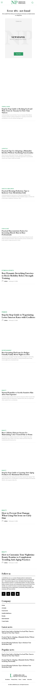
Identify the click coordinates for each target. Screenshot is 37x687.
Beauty (4, 390)
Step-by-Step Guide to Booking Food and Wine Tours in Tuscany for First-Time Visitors (17, 111)
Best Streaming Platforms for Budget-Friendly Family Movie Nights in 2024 (16, 353)
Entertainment (7, 350)
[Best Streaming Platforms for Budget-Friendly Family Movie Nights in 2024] (18, 336)
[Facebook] (4, 594)
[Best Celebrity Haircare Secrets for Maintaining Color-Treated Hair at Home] (18, 416)
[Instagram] (8, 594)
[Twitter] (13, 594)
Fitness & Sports (8, 270)
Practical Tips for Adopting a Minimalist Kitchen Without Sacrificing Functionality (17, 152)
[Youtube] (18, 594)
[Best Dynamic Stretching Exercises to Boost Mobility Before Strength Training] (18, 256)
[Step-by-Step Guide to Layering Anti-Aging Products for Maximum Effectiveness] (18, 456)
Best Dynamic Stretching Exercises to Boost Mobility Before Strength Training (17, 276)
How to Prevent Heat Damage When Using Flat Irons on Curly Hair (16, 515)
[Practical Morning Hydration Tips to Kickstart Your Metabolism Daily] (18, 175)
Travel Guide (6, 106)
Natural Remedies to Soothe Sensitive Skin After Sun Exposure (17, 393)
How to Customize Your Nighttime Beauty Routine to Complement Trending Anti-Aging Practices (18, 557)
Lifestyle (5, 148)
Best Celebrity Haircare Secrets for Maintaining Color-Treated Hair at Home (17, 433)
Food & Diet (5, 228)
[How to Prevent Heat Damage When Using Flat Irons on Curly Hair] (18, 496)
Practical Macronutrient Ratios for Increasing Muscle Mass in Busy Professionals (15, 233)
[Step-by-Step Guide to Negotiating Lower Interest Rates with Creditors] (18, 298)
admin (5, 281)
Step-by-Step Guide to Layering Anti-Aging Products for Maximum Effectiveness (18, 473)
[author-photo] (3, 281)
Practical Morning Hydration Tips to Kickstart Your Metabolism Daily (15, 192)
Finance (4, 312)
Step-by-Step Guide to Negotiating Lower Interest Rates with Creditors (18, 316)
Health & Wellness (8, 188)
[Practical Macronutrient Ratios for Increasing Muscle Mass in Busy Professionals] (18, 215)
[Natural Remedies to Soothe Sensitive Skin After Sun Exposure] (18, 376)
